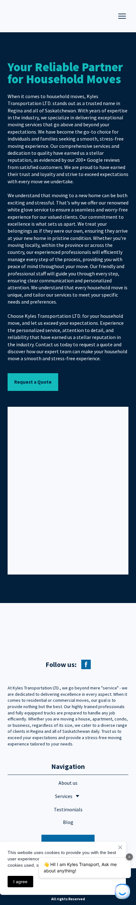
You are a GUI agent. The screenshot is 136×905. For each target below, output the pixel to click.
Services (63, 796)
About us (68, 783)
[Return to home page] (51, 16)
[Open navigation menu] (122, 16)
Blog (68, 822)
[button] (33, 382)
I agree (20, 881)
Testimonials (68, 809)
